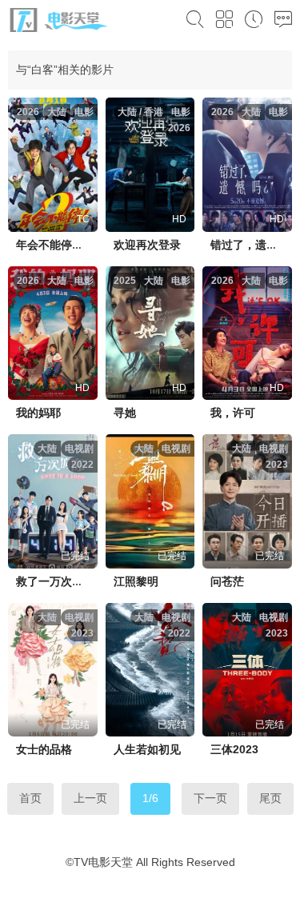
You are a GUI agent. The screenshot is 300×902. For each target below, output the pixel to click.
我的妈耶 (38, 412)
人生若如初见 (147, 749)
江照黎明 (136, 581)
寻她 (125, 412)
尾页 (270, 798)
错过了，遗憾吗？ (255, 244)
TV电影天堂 (103, 862)
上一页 (90, 798)
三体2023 (234, 749)
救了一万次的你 (55, 581)
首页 (30, 798)
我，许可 (232, 412)
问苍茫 (227, 581)
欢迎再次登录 (147, 244)
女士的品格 (44, 749)
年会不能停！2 (53, 244)
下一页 (210, 798)
